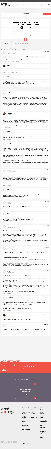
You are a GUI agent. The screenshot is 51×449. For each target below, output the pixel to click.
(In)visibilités (24, 421)
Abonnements (42, 409)
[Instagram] (9, 442)
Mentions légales (43, 431)
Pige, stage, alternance (43, 424)
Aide (41, 425)
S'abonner (46, 13)
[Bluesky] (4, 442)
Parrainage (42, 413)
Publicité (23, 424)
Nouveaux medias (24, 420)
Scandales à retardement (26, 412)
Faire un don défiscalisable (44, 428)
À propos (41, 416)
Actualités (24, 4)
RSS (41, 436)
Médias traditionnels (25, 425)
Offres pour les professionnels (42, 427)
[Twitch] (11, 442)
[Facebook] (2, 442)
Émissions (32, 4)
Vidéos (32, 416)
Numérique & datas (25, 416)
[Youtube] (7, 442)
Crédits (41, 434)
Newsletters (42, 430)
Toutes (32, 409)
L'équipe (41, 417)
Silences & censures (25, 426)
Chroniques (41, 4)
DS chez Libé (28, 443)
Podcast (41, 437)
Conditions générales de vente (44, 433)
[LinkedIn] (16, 442)
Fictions (23, 409)
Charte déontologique (43, 420)
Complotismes (24, 422)
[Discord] (14, 442)
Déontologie (24, 417)
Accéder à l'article (26, 13)
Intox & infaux (24, 413)
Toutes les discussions (43, 422)
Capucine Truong (27, 27)
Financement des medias (26, 429)
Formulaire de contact (43, 421)
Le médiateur (42, 412)
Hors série (23, 443)
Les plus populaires (34, 417)
